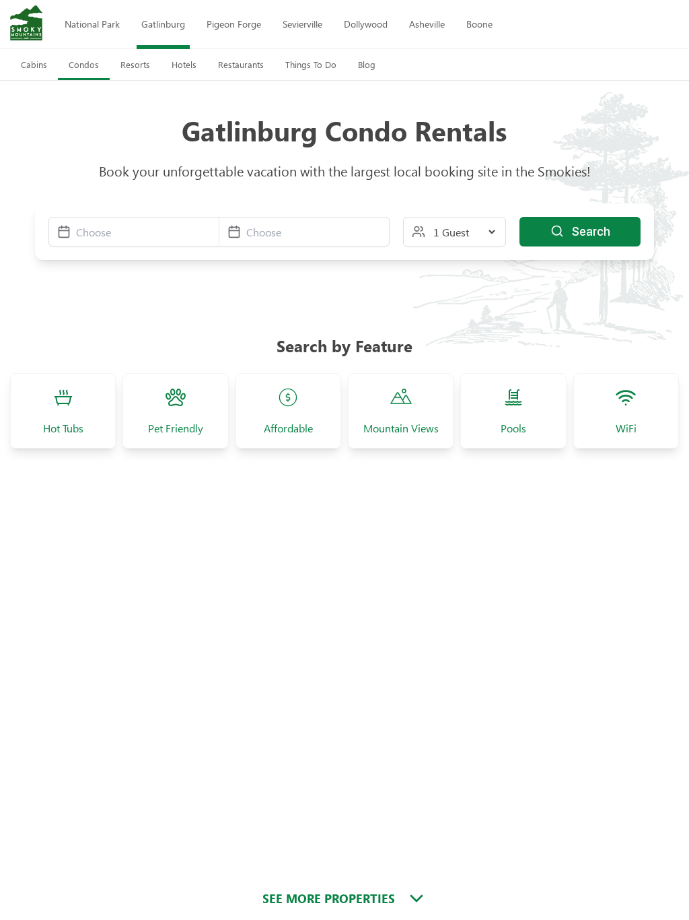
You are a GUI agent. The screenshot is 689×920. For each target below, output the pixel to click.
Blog (366, 64)
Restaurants (241, 64)
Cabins (34, 64)
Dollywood (366, 24)
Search (591, 231)
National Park (92, 24)
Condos (84, 64)
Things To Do (310, 64)
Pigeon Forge (234, 24)
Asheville (427, 24)
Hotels (184, 64)
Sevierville (302, 24)
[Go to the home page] (26, 24)
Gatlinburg (163, 24)
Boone (479, 24)
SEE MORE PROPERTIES (328, 898)
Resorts (135, 64)
